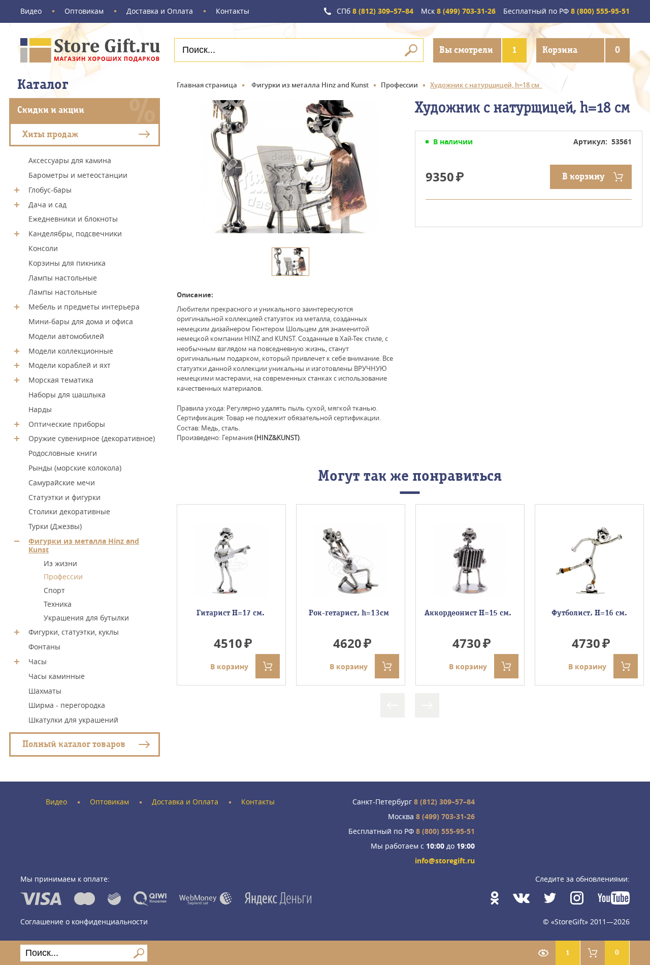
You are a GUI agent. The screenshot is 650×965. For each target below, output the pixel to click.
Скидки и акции (50, 110)
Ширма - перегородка (66, 705)
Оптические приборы (66, 423)
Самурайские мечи (61, 482)
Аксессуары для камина (69, 160)
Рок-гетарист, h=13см (351, 612)
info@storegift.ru (445, 861)
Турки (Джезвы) (55, 526)
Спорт (54, 590)
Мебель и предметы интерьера (84, 307)
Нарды (40, 409)
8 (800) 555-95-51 (566, 11)
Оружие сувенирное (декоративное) (91, 438)
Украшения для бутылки (86, 617)
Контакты (232, 11)
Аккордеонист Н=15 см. (470, 612)
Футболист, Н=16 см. (589, 612)
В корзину (583, 176)
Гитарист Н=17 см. (232, 612)
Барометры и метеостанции (77, 175)
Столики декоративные (69, 511)
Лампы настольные (62, 277)
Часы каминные (56, 676)
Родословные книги (62, 453)
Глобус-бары (50, 190)
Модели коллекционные (70, 350)
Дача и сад (47, 204)
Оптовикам (84, 11)
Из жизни (60, 563)
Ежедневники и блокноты (73, 219)
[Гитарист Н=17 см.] (231, 560)
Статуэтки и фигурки (64, 497)
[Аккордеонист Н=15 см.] (469, 560)
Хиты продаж (50, 134)
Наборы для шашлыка (67, 394)
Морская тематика (60, 380)
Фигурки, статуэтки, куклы (73, 632)
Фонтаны (44, 646)
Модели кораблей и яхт (69, 365)
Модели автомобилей (66, 336)
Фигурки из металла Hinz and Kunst (83, 545)
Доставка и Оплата (159, 11)
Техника (58, 604)
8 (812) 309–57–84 (375, 11)
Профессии (63, 576)
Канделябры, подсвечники (75, 233)
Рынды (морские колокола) (74, 468)
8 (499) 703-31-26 (458, 11)
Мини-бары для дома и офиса (80, 321)
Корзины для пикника (67, 263)
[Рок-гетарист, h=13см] (350, 560)
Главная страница (207, 84)
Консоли (43, 248)
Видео (31, 11)
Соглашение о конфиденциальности (84, 921)
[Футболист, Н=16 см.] (589, 560)
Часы (37, 661)
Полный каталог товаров (73, 744)
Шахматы (44, 690)
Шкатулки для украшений (73, 720)
